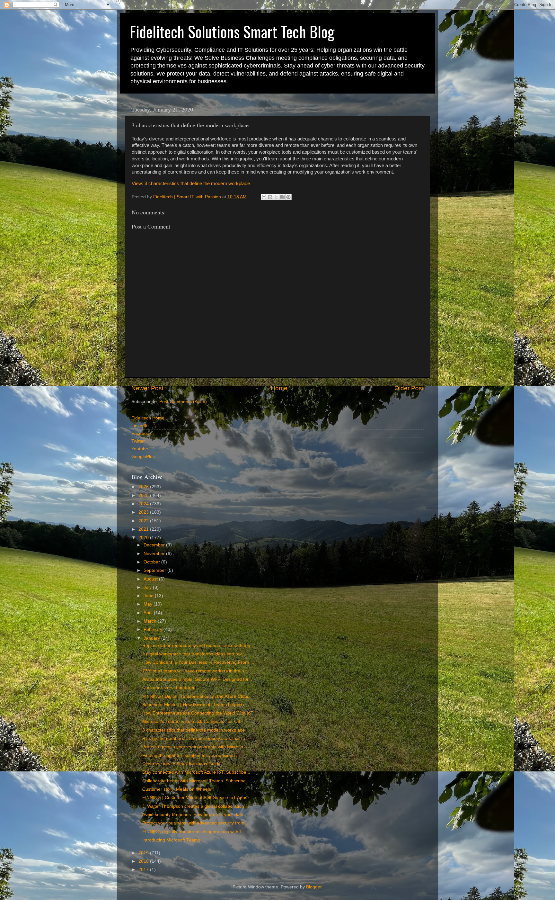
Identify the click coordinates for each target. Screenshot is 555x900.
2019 (144, 853)
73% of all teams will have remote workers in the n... (195, 671)
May (149, 604)
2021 (144, 529)
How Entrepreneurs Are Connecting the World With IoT (197, 713)
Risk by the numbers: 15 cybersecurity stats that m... (195, 738)
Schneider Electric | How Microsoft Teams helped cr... (196, 704)
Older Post (409, 388)
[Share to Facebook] (282, 197)
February (153, 629)
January (152, 638)
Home (279, 388)
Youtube (139, 448)
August (151, 579)
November (155, 553)
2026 (144, 486)
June (149, 595)
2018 (144, 861)
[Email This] (264, 197)
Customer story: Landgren (169, 687)
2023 (144, 512)
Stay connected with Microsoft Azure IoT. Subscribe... (196, 772)
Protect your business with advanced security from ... (196, 823)
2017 (144, 869)
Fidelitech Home (147, 418)
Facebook (141, 433)
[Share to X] (276, 197)
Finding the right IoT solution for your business (189, 755)
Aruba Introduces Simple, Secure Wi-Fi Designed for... (197, 679)
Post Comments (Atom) (183, 401)
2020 (144, 537)
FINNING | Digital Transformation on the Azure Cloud (196, 696)
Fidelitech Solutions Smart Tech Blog (232, 31)
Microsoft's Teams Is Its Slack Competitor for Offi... (193, 721)
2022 (144, 520)
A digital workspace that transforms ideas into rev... (193, 654)
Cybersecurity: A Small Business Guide (181, 763)
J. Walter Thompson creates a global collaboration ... (195, 806)
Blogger (314, 887)
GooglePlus (143, 456)
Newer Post (147, 388)
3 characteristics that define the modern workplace (193, 730)
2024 (144, 503)
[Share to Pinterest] (288, 197)
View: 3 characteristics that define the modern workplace (191, 183)
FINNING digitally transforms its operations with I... (193, 831)
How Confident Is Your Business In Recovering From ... (198, 662)
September (155, 570)
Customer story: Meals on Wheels (176, 789)
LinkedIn (140, 425)
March (151, 621)
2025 (144, 495)
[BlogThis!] (270, 197)
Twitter (138, 441)
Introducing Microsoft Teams (171, 840)
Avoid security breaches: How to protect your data (192, 814)
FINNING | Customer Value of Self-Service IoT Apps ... (197, 797)
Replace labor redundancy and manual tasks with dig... (198, 645)
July (148, 587)
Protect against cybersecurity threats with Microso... (194, 746)
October (152, 562)
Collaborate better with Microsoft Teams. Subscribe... (196, 781)
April (149, 612)
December (155, 545)
